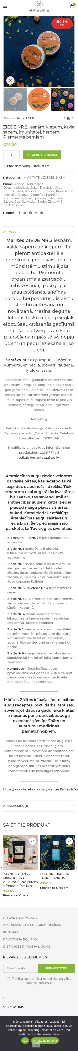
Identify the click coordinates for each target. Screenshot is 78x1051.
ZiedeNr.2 (55, 202)
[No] (36, 1044)
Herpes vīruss (13, 191)
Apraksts (11, 232)
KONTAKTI (11, 932)
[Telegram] (42, 213)
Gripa (58, 188)
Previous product (64, 118)
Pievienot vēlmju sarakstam (28, 165)
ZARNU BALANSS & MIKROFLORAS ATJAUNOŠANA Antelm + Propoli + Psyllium (20, 880)
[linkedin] (36, 213)
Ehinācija (46, 188)
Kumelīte (52, 195)
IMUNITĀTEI (25, 118)
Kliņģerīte (37, 195)
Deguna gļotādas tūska (20, 188)
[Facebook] (19, 213)
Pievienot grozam (42, 155)
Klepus (22, 195)
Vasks (31, 202)
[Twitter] (25, 213)
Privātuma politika (45, 1040)
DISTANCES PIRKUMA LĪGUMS (26, 946)
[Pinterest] (30, 213)
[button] (17, 895)
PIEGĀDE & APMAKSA (20, 918)
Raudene (56, 198)
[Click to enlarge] (10, 80)
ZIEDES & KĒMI (55, 177)
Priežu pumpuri (36, 198)
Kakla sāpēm (65, 191)
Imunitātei (32, 191)
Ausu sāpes (35, 184)
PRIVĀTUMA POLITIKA (20, 939)
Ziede (41, 202)
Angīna (19, 184)
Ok (25, 1040)
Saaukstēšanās (14, 202)
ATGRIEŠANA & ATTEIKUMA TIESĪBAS (32, 925)
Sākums (8, 118)
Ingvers (48, 191)
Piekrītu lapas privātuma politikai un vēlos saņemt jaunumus (41, 981)
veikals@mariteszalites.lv (39, 457)
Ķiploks (10, 195)
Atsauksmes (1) (15, 806)
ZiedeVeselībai (13, 205)
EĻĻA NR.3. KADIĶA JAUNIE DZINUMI (54, 876)
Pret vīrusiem (13, 198)
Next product (73, 118)
